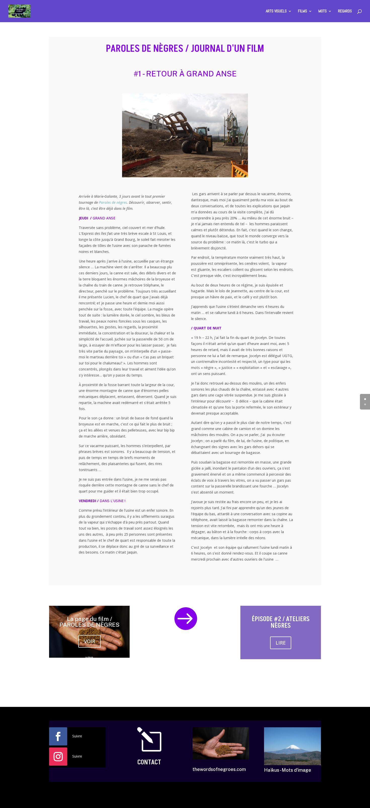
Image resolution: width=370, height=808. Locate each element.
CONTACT (149, 762)
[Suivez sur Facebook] (58, 736)
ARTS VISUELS (276, 11)
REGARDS (345, 11)
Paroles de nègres (113, 202)
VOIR (89, 641)
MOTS (322, 11)
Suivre (77, 736)
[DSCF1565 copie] (185, 177)
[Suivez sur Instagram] (58, 756)
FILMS (302, 11)
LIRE (281, 642)
